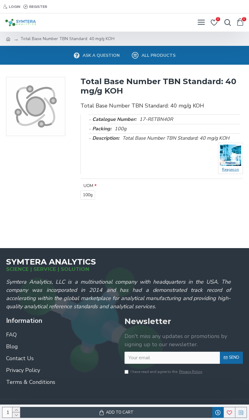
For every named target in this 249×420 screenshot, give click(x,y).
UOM (88, 186)
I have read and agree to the (166, 371)
